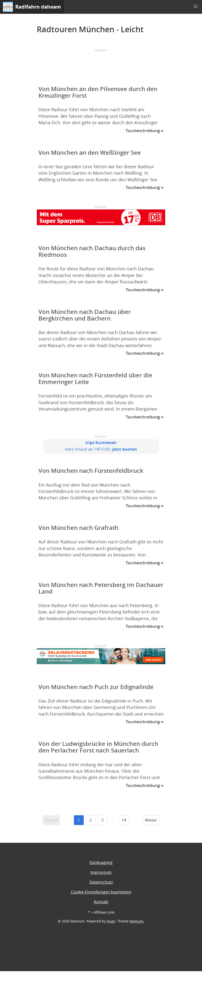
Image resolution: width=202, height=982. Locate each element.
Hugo (111, 921)
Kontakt (101, 902)
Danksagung (101, 862)
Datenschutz (101, 882)
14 (124, 820)
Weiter (151, 820)
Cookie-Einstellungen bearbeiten (101, 892)
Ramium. (137, 921)
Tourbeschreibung (143, 130)
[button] (195, 6)
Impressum (101, 872)
